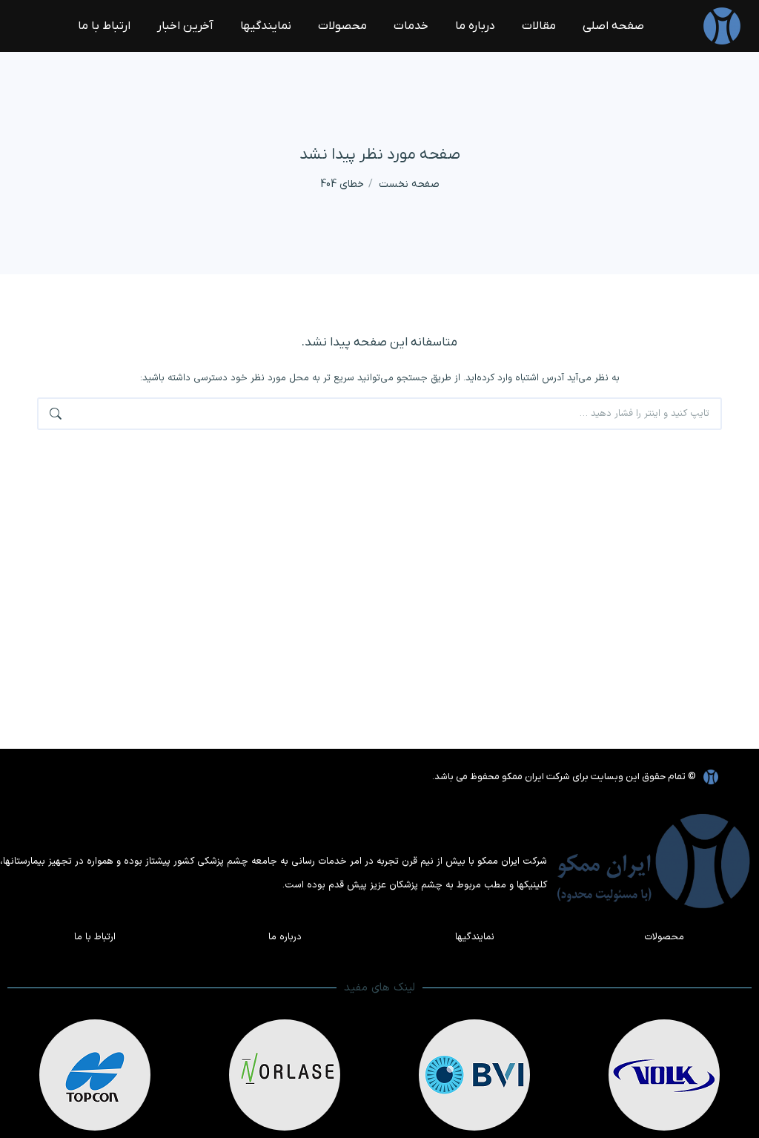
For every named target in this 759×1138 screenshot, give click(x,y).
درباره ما (285, 937)
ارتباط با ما (95, 937)
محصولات (664, 937)
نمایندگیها (474, 937)
